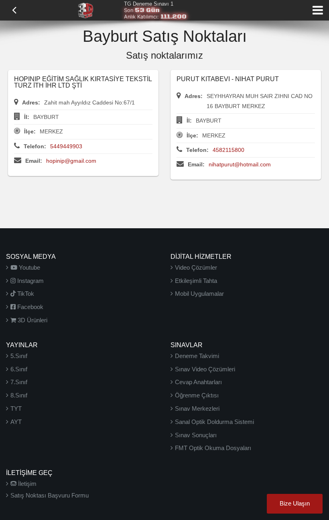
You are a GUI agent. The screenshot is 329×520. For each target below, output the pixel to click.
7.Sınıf (18, 382)
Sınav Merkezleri (197, 408)
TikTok (25, 293)
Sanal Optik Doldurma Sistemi (214, 421)
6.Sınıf (18, 369)
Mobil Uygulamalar (199, 293)
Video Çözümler (196, 267)
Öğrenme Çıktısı (197, 395)
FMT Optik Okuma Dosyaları (213, 447)
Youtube (28, 267)
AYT (16, 421)
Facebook (29, 306)
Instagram (30, 280)
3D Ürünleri (31, 320)
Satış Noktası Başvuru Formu (49, 495)
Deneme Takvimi (197, 355)
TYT (16, 408)
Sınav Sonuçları (196, 435)
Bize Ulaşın (295, 503)
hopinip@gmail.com (71, 161)
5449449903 (66, 146)
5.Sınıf (18, 355)
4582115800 (228, 150)
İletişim (26, 483)
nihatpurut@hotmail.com (240, 164)
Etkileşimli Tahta (196, 280)
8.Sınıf (18, 395)
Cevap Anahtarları (198, 382)
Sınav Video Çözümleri (205, 369)
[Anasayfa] (85, 9)
